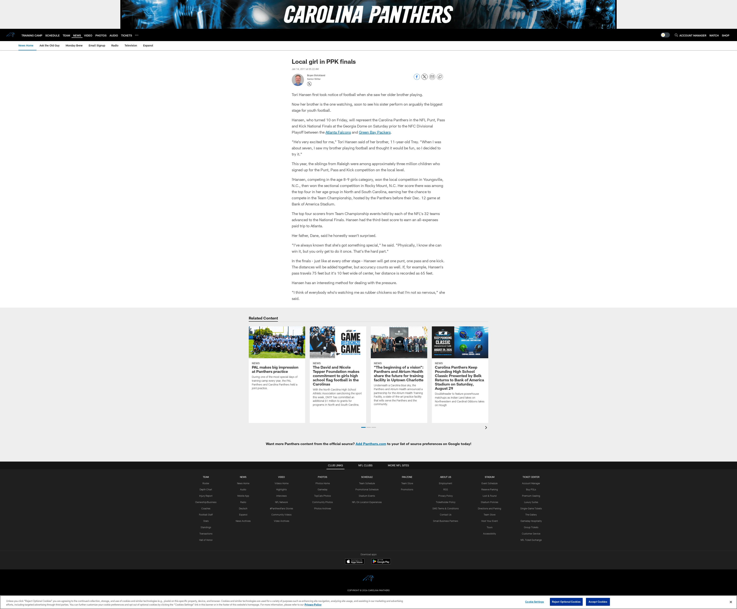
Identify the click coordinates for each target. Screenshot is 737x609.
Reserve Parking (489, 489)
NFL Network (281, 502)
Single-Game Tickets (531, 508)
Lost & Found (490, 495)
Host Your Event (489, 521)
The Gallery (531, 514)
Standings (206, 527)
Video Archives (281, 521)
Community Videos (281, 514)
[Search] (676, 35)
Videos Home (281, 483)
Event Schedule (489, 483)
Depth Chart (206, 489)
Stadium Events (367, 495)
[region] (368, 602)
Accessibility (489, 533)
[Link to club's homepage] (10, 35)
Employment (445, 483)
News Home (243, 483)
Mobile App (243, 495)
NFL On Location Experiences (367, 502)
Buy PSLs (531, 489)
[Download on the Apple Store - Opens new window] (354, 562)
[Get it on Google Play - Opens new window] (381, 563)
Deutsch (243, 508)
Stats (206, 521)
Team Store (407, 483)
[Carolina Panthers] (368, 579)
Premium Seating (531, 495)
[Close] (731, 602)
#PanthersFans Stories (281, 508)
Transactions (205, 533)
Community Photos (322, 502)
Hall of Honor (206, 540)
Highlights (281, 489)
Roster (205, 483)
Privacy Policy (445, 495)
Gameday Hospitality (531, 521)
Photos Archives (322, 508)
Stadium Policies (489, 502)
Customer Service (531, 533)
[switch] (665, 34)
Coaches (205, 508)
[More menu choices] (136, 35)
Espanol (243, 514)
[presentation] (486, 428)
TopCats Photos (322, 495)
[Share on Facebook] (417, 78)
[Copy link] (440, 77)
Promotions (407, 489)
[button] (363, 427)
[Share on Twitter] (424, 78)
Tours (489, 527)
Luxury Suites (531, 502)
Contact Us (445, 514)
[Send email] (432, 78)
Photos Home (323, 483)
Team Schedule (367, 483)
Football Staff (206, 514)
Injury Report (205, 495)
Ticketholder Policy (445, 502)
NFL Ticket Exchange (531, 540)
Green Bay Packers (375, 132)
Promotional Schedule (366, 489)
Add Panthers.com (371, 444)
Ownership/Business (205, 502)
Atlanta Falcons (338, 132)
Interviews (281, 495)
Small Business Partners (445, 521)
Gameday (322, 489)
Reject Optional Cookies (566, 601)
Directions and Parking (489, 508)
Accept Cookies (598, 601)
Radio (243, 502)
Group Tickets (531, 527)
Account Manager (531, 483)
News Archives (243, 521)
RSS (445, 489)
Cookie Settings (534, 601)
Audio (243, 489)
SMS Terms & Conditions (445, 508)
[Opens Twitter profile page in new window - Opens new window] (309, 84)
